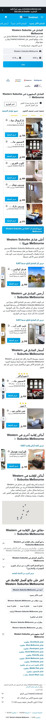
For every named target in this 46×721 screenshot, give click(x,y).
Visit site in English (22, 11)
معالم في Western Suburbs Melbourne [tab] (27, 627)
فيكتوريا (14, 712)
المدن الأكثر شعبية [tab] (36, 595)
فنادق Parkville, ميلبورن (34, 655)
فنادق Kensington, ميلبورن (33, 648)
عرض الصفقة (11, 134)
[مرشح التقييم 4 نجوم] (24, 115)
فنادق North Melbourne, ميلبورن (31, 658)
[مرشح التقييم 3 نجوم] (33, 115)
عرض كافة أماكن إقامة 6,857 (32, 445)
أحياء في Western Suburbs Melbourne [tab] (27, 590)
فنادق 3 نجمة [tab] (37, 606)
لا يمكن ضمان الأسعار (32, 687)
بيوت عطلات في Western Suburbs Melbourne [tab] (25, 600)
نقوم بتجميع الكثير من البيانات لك (29, 697)
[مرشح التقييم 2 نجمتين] (41, 115)
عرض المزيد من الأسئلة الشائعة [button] (23, 573)
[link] (23, 230)
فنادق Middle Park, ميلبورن (33, 668)
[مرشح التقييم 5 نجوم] (14, 115)
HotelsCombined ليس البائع (31, 693)
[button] (2, 10)
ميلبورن (38, 717)
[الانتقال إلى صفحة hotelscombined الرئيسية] (29, 17)
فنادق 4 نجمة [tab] (24, 606)
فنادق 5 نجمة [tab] (11, 606)
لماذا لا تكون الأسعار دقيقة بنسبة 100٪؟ (27, 702)
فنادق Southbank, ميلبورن (33, 642)
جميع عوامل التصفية (10, 110)
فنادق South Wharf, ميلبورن (33, 674)
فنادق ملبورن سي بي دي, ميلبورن (31, 665)
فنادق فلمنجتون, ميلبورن (35, 671)
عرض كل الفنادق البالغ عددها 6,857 (30, 263)
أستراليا (27, 712)
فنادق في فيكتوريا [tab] (36, 617)
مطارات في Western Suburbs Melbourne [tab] (26, 622)
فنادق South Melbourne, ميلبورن (31, 651)
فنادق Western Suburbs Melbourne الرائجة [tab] (26, 611)
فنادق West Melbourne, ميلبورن (31, 645)
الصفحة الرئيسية (37, 712)
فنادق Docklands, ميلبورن (33, 661)
